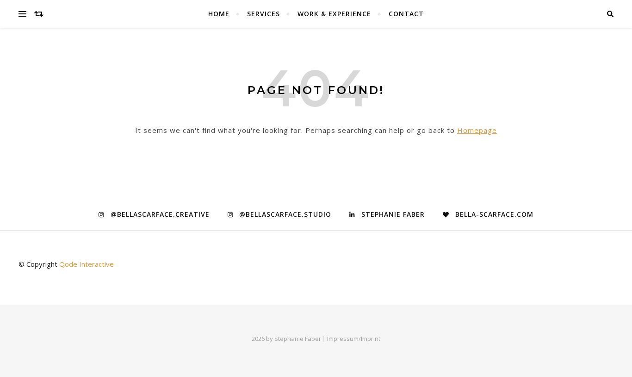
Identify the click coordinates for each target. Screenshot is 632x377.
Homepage (477, 130)
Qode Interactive (86, 264)
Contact (406, 13)
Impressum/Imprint (353, 338)
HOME (218, 13)
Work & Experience (334, 13)
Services (263, 13)
